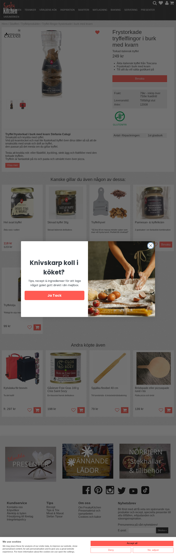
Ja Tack (54, 295)
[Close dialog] (151, 246)
